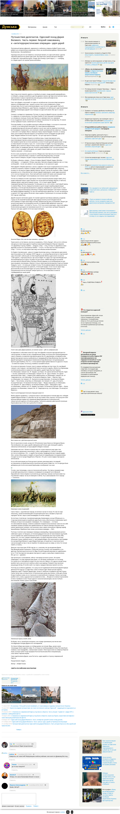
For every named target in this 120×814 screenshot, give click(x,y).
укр (90, 27)
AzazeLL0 (13, 775)
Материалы (32, 27)
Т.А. (11, 744)
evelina (11, 754)
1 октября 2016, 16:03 (24, 754)
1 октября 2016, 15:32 (22, 744)
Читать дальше (86, 330)
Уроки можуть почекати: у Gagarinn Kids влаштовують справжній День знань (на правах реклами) (109, 760)
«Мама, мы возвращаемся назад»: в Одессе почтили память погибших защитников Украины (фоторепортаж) (109, 795)
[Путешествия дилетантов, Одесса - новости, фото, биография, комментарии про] (6, 679)
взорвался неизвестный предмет (100, 128)
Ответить (13, 749)
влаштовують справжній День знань (96, 55)
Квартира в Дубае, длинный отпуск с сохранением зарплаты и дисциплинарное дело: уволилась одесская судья (34, 13)
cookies (62, 812)
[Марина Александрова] (5, 788)
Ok (68, 812)
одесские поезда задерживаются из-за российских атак (99, 158)
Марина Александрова (17, 785)
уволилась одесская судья (93, 138)
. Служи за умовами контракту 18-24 (97, 152)
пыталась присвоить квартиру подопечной (100, 113)
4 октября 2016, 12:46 (25, 764)
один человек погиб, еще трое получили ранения (99, 98)
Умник (14, 764)
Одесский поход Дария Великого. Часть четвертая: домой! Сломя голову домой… (37, 720)
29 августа (84, 38)
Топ (55, 27)
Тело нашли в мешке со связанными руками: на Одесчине (92, 43)
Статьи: (84, 184)
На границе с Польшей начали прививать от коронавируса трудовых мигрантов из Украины (40, 706)
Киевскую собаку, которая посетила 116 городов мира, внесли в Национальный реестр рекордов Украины (50, 699)
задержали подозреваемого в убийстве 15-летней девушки (95, 47)
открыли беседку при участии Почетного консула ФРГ (100, 82)
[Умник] (7, 768)
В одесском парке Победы (93, 81)
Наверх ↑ (19, 729)
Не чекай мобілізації (91, 151)
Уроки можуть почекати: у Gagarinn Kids (98, 53)
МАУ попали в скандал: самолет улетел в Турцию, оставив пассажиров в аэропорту (31, 700)
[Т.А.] (5, 747)
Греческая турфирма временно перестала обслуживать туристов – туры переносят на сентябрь (11, 699)
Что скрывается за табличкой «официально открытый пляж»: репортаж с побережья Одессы (103, 190)
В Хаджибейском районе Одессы (96, 127)
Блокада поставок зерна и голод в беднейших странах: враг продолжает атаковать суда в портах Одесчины (83, 14)
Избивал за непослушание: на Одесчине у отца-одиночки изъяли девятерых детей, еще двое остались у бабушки (108, 778)
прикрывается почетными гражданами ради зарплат (99, 121)
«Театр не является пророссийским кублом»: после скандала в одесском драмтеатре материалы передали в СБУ (102, 201)
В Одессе (88, 165)
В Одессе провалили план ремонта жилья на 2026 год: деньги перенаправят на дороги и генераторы (59, 14)
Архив (45, 27)
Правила (28, 806)
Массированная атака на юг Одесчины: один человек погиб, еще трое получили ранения (12, 14)
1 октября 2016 (15, 34)
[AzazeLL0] (5, 778)
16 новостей (14, 681)
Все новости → (85, 173)
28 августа (84, 107)
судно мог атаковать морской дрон (98, 145)
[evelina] (4, 753)
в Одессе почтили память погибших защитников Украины (94, 72)
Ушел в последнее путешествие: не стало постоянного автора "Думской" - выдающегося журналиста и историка (39, 709)
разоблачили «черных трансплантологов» (98, 92)
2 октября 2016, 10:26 (36, 785)
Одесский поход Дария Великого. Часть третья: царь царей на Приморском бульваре (39, 722)
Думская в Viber (88, 412)
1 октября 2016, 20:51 (24, 775)
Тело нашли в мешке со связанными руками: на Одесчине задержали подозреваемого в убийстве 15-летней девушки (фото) (109, 746)
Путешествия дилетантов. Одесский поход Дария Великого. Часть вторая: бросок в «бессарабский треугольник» (39, 724)
